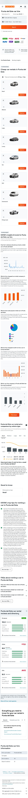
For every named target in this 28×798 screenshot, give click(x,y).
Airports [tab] (5, 720)
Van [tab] (25, 435)
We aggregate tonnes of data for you (11, 791)
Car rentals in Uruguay (7, 773)
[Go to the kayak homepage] (9, 6)
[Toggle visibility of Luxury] (11, 336)
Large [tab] (15, 435)
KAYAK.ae (5, 771)
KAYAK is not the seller (8, 788)
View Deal (22, 94)
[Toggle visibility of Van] (11, 338)
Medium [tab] (9, 435)
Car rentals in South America (18, 771)
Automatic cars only (7, 31)
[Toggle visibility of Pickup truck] (12, 342)
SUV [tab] (20, 435)
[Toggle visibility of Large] (11, 340)
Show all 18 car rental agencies (8, 701)
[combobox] (6, 14)
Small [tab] (3, 435)
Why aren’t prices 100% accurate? (11, 793)
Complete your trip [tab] (14, 720)
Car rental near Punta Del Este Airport (12, 734)
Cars (9, 771)
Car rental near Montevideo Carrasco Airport (12, 731)
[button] (2, 6)
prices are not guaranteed (7, 784)
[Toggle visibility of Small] (11, 334)
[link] (14, 415)
